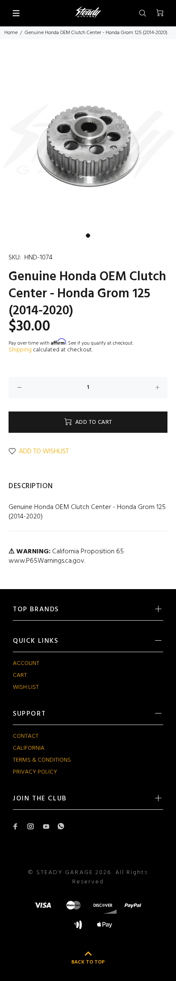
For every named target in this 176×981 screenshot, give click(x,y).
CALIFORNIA (28, 748)
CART (20, 675)
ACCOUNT (26, 663)
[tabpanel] (88, 141)
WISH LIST (26, 687)
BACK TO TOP (88, 962)
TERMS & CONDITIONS (42, 760)
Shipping (20, 350)
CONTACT (25, 736)
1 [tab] (88, 235)
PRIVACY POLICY (35, 772)
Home (11, 33)
